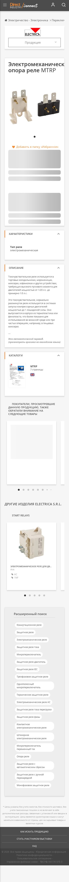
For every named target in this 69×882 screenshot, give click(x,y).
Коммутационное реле (29, 624)
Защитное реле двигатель (31, 661)
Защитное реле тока (28, 647)
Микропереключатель (29, 654)
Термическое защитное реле (32, 694)
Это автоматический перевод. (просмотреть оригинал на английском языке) (34, 340)
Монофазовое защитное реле (33, 785)
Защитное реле (25, 632)
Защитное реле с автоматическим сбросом (31, 765)
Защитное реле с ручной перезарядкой (30, 776)
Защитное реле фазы (28, 716)
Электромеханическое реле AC (33, 702)
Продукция (33, 42)
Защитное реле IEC (27, 669)
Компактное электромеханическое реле (32, 726)
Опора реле (23, 756)
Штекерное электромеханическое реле (32, 736)
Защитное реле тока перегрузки (34, 709)
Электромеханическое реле (32, 639)
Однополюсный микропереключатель (28, 685)
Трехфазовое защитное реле (32, 676)
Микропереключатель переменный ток (29, 747)
